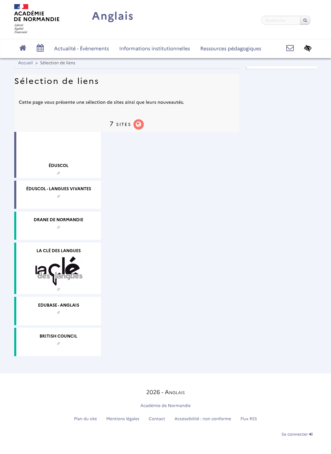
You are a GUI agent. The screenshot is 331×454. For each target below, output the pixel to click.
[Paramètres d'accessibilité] (308, 48)
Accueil (25, 63)
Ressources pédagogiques (230, 48)
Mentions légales (122, 419)
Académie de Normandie (165, 405)
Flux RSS (248, 419)
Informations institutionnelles (154, 48)
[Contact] (290, 48)
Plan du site (85, 419)
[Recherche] (305, 20)
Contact (157, 419)
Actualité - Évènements (81, 48)
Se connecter (295, 434)
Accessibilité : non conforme (203, 419)
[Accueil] (36, 18)
